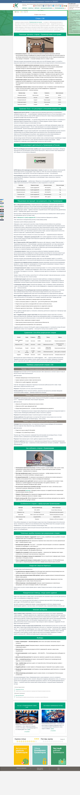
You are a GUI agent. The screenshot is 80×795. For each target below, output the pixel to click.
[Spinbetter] (2, 216)
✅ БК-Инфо (17, 11)
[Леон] (2, 211)
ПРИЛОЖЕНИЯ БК (59, 8)
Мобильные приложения (21, 768)
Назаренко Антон (20, 689)
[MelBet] (2, 201)
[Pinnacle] (2, 204)
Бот (42, 5)
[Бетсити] (2, 213)
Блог (58, 768)
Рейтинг (24, 8)
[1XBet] (2, 199)
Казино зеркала (40, 768)
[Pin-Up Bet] (2, 218)
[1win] (2, 209)
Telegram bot (57, 5)
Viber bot (46, 5)
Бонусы (30, 8)
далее (28, 729)
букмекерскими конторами (35, 22)
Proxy (51, 5)
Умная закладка (38, 5)
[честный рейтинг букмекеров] (58, 755)
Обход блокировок (46, 8)
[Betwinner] (2, 206)
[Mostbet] (2, 214)
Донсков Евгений (20, 695)
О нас (58, 769)
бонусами (27, 490)
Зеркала (37, 8)
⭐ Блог (21, 11)
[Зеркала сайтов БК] (21, 755)
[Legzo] (2, 219)
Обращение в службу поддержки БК (26, 217)
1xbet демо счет (40, 769)
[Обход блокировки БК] (40, 755)
